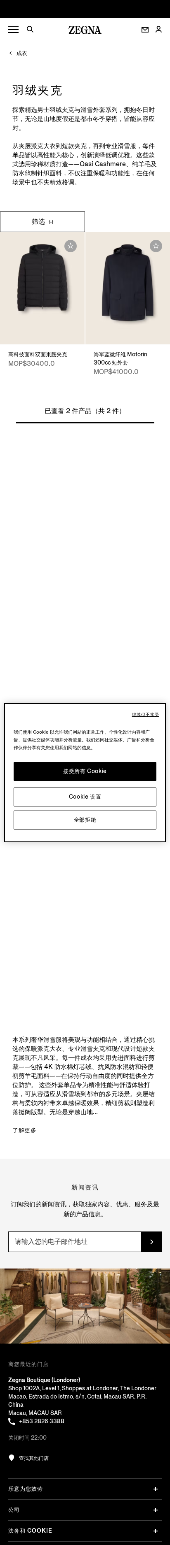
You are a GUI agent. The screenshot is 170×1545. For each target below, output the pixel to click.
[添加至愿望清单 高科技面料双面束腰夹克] (70, 246)
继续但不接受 (145, 715)
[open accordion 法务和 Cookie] (155, 1531)
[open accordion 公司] (155, 1510)
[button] (33, 30)
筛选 (39, 221)
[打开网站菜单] (13, 30)
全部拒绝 (85, 820)
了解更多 (24, 1130)
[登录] (158, 30)
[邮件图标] (145, 29)
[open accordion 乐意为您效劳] (155, 1489)
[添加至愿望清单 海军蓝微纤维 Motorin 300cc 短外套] (156, 246)
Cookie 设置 (85, 797)
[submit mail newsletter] (151, 1241)
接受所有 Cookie (85, 771)
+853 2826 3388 (41, 1421)
